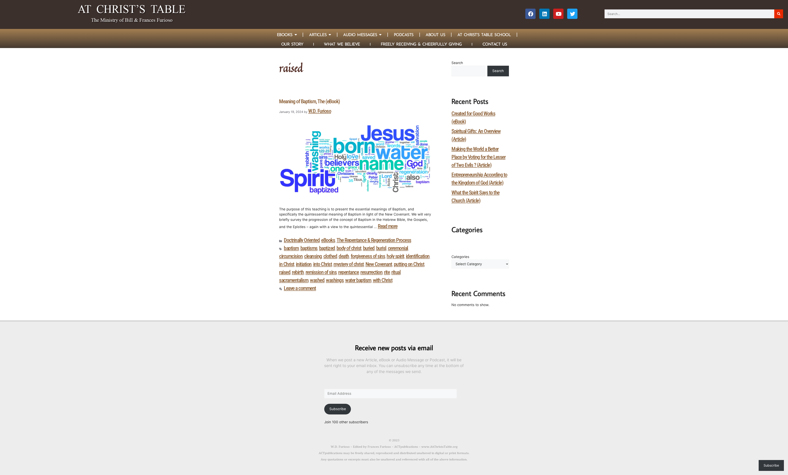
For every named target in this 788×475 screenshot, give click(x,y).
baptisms (308, 248)
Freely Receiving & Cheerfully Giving (421, 44)
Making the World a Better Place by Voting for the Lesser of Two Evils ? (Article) (478, 157)
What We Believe (342, 44)
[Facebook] (530, 14)
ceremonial (398, 248)
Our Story (292, 44)
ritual (395, 272)
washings (335, 280)
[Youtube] (558, 14)
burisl (381, 248)
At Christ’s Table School (484, 35)
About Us (435, 35)
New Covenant (378, 264)
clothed (330, 256)
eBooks (328, 240)
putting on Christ (409, 264)
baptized (327, 248)
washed (317, 280)
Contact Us (494, 44)
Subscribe (337, 409)
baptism (291, 248)
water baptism (358, 280)
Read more (387, 226)
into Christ (322, 264)
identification (418, 256)
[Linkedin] (544, 14)
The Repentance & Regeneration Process (374, 240)
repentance (348, 272)
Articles (317, 35)
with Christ (383, 280)
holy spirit (395, 256)
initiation (304, 264)
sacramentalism (293, 280)
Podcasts (403, 35)
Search (457, 63)
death (344, 256)
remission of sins (321, 272)
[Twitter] (572, 14)
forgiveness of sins (368, 256)
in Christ (286, 264)
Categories (460, 257)
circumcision (290, 256)
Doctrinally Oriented (302, 240)
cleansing (313, 256)
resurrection (371, 272)
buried (369, 248)
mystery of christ (348, 264)
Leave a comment (300, 288)
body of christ (349, 248)
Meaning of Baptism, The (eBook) (309, 101)
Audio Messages (360, 35)
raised (284, 272)
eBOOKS (284, 35)
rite (387, 272)
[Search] (778, 13)
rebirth (298, 272)
